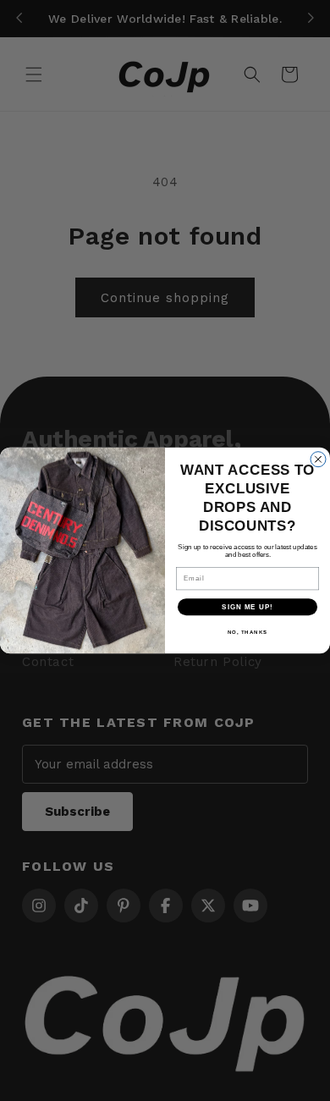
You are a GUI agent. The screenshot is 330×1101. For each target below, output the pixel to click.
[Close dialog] (318, 459)
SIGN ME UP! (247, 607)
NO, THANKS (248, 633)
